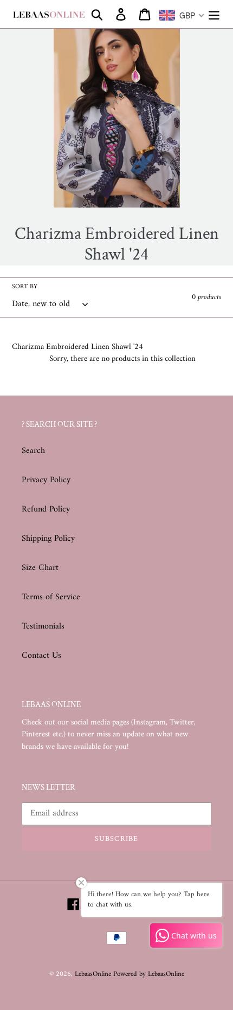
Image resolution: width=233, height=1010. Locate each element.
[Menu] (214, 14)
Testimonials (43, 626)
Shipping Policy (48, 538)
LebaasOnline (94, 974)
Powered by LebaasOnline (148, 974)
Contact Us (41, 655)
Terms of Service (51, 597)
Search (33, 450)
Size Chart (40, 567)
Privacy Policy (46, 480)
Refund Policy (46, 509)
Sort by (24, 287)
